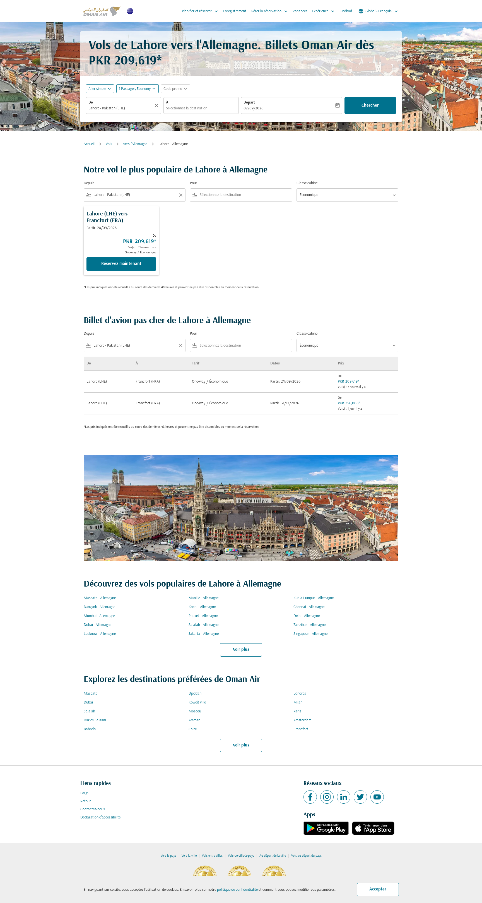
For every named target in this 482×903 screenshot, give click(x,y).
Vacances (300, 11)
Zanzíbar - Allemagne (309, 625)
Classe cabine (307, 183)
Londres (299, 693)
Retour (85, 801)
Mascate (90, 693)
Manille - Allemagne (203, 598)
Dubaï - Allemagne (97, 625)
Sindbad (345, 11)
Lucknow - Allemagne (100, 634)
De (90, 102)
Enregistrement (234, 11)
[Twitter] (360, 797)
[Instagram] (327, 797)
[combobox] (120, 108)
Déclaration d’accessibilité (100, 817)
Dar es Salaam (95, 720)
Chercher (370, 105)
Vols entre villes (212, 856)
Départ (249, 102)
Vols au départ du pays (306, 856)
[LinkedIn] (343, 797)
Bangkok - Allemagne (99, 607)
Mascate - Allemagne (100, 598)
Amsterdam (302, 720)
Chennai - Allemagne (308, 607)
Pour (193, 183)
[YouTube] (377, 797)
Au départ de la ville (272, 856)
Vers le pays (168, 856)
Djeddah (195, 693)
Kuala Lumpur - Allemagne (313, 598)
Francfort (300, 729)
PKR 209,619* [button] (125, 61)
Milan (297, 702)
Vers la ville (189, 856)
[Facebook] (310, 797)
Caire (193, 729)
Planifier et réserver (200, 11)
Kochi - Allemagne (202, 607)
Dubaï (88, 702)
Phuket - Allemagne (203, 616)
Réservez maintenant (121, 263)
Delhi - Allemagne (306, 616)
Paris (297, 711)
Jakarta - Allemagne (204, 634)
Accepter (377, 889)
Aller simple (97, 89)
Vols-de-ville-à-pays (241, 856)
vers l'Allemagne (135, 144)
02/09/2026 (253, 108)
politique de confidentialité (237, 890)
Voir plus (241, 649)
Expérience (324, 11)
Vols (109, 144)
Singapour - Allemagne (310, 634)
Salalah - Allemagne (203, 625)
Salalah (89, 711)
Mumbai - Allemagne (99, 616)
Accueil (89, 144)
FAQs (84, 793)
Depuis (89, 183)
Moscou (195, 711)
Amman (194, 720)
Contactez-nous (92, 809)
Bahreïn (90, 729)
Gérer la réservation (270, 11)
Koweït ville (197, 702)
